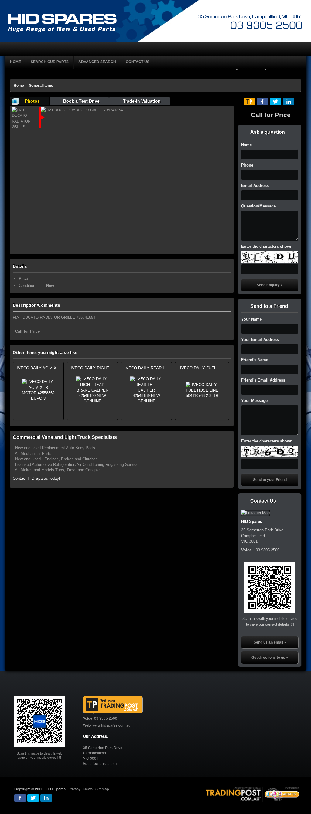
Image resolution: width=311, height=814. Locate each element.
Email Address (255, 185)
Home (19, 85)
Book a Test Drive (81, 101)
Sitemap (102, 788)
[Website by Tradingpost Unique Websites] (252, 793)
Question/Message (258, 206)
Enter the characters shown (266, 246)
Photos (32, 101)
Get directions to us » (269, 657)
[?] (292, 624)
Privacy (74, 788)
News (88, 788)
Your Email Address (260, 339)
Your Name (251, 319)
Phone (247, 165)
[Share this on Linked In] (288, 101)
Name (246, 145)
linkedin (46, 798)
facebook (20, 798)
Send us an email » (270, 642)
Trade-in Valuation (142, 101)
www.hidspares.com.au (111, 725)
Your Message (254, 400)
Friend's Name (254, 360)
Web (87, 725)
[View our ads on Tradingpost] (113, 704)
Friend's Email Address (263, 380)
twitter (33, 798)
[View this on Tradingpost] (249, 101)
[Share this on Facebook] (262, 101)
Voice (87, 718)
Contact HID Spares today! (36, 478)
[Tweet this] (275, 101)
